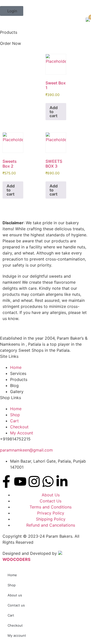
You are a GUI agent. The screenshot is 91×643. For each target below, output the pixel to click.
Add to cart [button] (54, 111)
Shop (12, 585)
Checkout (15, 625)
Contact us (16, 605)
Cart (11, 615)
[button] (11, 11)
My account (17, 635)
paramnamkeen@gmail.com (26, 450)
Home (12, 575)
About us (15, 595)
